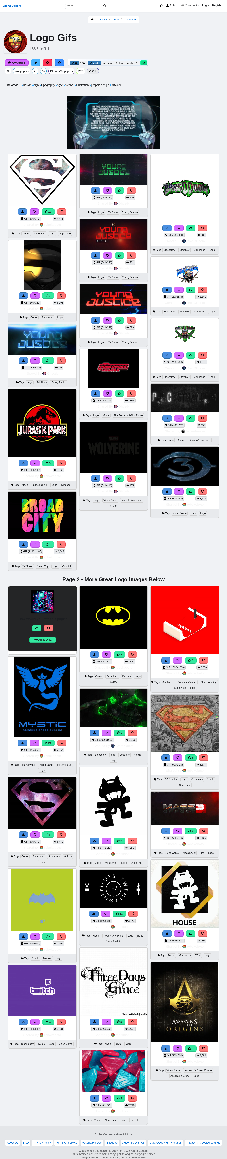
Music (97, 863)
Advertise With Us (133, 1142)
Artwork (115, 85)
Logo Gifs (130, 19)
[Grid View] (74, 63)
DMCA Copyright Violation (165, 1142)
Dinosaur (66, 485)
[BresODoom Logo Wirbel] (185, 221)
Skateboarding (209, 682)
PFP (80, 71)
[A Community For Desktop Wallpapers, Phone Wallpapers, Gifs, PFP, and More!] (92, 19)
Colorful (66, 566)
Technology (27, 1044)
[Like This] (119, 190)
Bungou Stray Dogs (199, 440)
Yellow (113, 682)
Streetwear (180, 687)
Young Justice (58, 382)
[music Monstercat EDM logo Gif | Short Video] (185, 926)
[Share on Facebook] (59, 62)
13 (49, 211)
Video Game (110, 500)
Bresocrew (169, 250)
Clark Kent (197, 779)
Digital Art (136, 863)
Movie (25, 485)
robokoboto (52, 224)
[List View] (83, 63)
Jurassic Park (40, 485)
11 (121, 913)
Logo (116, 19)
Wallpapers (22, 71)
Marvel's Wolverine (131, 500)
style (60, 85)
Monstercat (111, 863)
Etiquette (112, 1142)
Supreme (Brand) (187, 682)
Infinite (96, 63)
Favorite (18, 62)
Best (120, 63)
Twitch (41, 1044)
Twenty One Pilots (113, 935)
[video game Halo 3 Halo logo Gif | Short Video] (185, 484)
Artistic (137, 754)
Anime (181, 440)
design (27, 85)
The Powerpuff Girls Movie (128, 415)
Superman (39, 233)
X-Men (113, 506)
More (132, 63)
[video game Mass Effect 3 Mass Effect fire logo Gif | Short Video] (185, 824)
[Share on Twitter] (35, 62)
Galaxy (68, 856)
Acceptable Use (92, 1142)
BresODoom (196, 241)
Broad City (42, 566)
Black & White (113, 941)
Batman (47, 958)
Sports (103, 19)
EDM (198, 955)
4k (35, 71)
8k (43, 71)
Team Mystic (28, 764)
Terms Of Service (66, 1142)
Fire (202, 853)
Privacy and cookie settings (203, 1142)
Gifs (94, 71)
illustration (82, 85)
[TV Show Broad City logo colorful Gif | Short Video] (42, 537)
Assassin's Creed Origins (198, 1070)
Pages (109, 63)
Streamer (184, 250)
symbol (69, 85)
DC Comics (171, 779)
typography (48, 85)
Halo (193, 513)
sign (36, 85)
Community (191, 5)
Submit (173, 5)
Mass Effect (189, 853)
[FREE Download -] (23, 360)
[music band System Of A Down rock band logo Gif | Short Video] (113, 1015)
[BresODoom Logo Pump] (184, 348)
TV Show (42, 382)
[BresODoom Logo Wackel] (184, 282)
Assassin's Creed (180, 1076)
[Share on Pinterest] (47, 62)
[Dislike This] (61, 360)
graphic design (100, 85)
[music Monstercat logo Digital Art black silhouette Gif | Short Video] (113, 834)
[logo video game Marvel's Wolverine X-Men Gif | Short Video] (113, 471)
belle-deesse (195, 431)
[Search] (104, 6)
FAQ (26, 1142)
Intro (113, 754)
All (8, 71)
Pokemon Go (64, 764)
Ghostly (52, 373)
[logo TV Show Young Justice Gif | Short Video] (42, 353)
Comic (26, 233)
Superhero (65, 233)
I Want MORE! (43, 639)
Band (140, 935)
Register (217, 5)
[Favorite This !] (35, 360)
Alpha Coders (12, 5)
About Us (12, 1142)
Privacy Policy (42, 1142)
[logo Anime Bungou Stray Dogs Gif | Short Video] (185, 411)
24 (49, 742)
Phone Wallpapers (61, 71)
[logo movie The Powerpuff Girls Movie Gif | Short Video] (113, 386)
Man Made (199, 250)
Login (205, 5)
